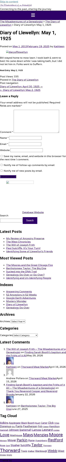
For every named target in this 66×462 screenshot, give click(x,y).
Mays (28, 434)
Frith (40, 426)
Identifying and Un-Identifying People (28, 278)
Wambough (41, 451)
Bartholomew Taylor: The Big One (26, 268)
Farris (19, 426)
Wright (9, 455)
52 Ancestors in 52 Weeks (21, 294)
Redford (55, 439)
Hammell (4, 430)
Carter (44, 422)
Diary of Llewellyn (17, 304)
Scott (8, 445)
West (61, 451)
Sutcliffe (25, 445)
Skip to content (9, 1)
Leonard (47, 430)
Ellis (13, 427)
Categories (6, 335)
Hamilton (54, 426)
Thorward (10, 450)
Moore (56, 434)
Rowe (2, 445)
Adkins (4, 422)
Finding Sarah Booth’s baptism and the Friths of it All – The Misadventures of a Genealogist (35, 386)
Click (51, 422)
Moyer (12, 440)
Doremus (5, 426)
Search (4, 215)
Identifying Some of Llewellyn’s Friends (29, 251)
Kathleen (59, 46)
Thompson (47, 445)
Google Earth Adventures (21, 298)
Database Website (33, 212)
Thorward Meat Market (35, 366)
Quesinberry (41, 440)
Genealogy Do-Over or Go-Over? (25, 274)
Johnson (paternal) (20, 430)
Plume (31, 440)
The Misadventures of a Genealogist (16, 5)
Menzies (41, 434)
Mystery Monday (16, 301)
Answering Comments (19, 291)
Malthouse (16, 435)
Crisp (56, 423)
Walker (31, 451)
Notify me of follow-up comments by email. (29, 165)
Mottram (3, 441)
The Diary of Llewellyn (25, 79)
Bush (37, 423)
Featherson (30, 426)
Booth (31, 422)
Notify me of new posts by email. (23, 170)
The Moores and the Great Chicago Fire (29, 265)
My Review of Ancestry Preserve (25, 238)
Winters (3, 455)
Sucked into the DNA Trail (21, 271)
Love (4, 434)
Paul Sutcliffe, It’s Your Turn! (23, 248)
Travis (24, 451)
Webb (52, 450)
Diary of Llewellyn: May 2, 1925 (20, 90)
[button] (33, 15)
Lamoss (36, 430)
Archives (5, 321)
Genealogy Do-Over (17, 307)
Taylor (37, 444)
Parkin (22, 440)
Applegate (15, 422)
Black (24, 422)
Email (4, 144)
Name (4, 137)
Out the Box (19, 460)
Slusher (15, 445)
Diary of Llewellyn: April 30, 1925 (21, 86)
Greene (46, 427)
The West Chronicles (18, 241)
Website (5, 150)
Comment (6, 132)
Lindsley (56, 430)
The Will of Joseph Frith (20, 245)
